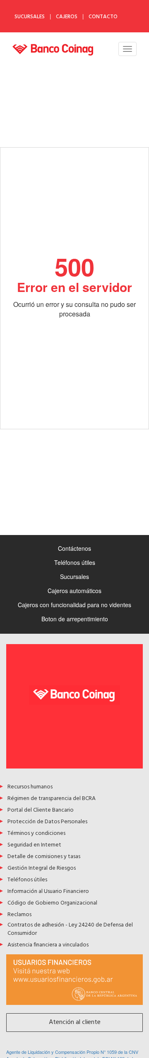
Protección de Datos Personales (47, 822)
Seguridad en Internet (34, 845)
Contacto (103, 16)
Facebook (138, 5)
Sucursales (29, 16)
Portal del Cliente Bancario (40, 810)
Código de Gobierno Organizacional (52, 903)
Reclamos (19, 915)
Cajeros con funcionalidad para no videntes (74, 605)
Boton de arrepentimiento (74, 619)
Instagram (138, 16)
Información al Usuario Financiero (48, 892)
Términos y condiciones (36, 833)
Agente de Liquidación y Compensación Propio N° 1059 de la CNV (72, 1051)
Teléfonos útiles (74, 562)
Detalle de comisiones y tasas (43, 857)
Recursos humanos (30, 787)
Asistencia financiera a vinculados (48, 945)
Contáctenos (74, 548)
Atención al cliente (75, 1022)
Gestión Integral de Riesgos (41, 868)
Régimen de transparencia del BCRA (51, 799)
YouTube (138, 27)
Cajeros (66, 16)
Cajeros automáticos (74, 590)
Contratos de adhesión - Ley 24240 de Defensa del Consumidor (70, 929)
